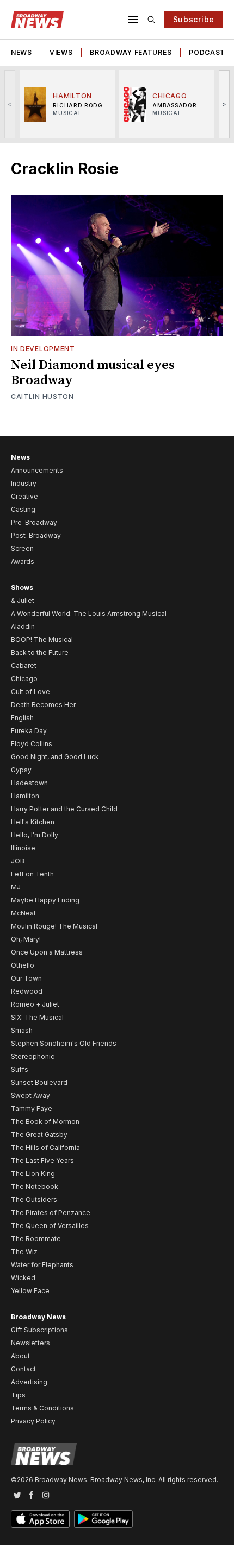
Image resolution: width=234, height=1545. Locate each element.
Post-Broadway (36, 535)
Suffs (19, 1069)
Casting (23, 509)
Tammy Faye (31, 1108)
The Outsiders (34, 1200)
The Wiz (24, 1252)
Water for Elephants (42, 1265)
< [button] (10, 104)
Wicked (23, 1278)
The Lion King (33, 1173)
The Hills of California (45, 1147)
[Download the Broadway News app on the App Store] (40, 1519)
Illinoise (23, 848)
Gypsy (21, 770)
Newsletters (30, 1343)
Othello (22, 965)
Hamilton (25, 796)
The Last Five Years (42, 1160)
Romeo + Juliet (35, 1004)
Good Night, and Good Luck (55, 757)
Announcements (37, 470)
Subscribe (193, 19)
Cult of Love (30, 692)
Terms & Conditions (42, 1408)
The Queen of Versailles (50, 1226)
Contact (23, 1369)
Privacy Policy (33, 1421)
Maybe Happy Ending (45, 900)
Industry (23, 483)
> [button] (224, 104)
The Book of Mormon (45, 1121)
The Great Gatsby (39, 1134)
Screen (22, 548)
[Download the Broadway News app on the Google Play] (103, 1519)
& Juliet (22, 600)
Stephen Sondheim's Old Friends (63, 1043)
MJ (16, 887)
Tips (18, 1395)
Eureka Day (29, 731)
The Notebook (34, 1186)
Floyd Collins (31, 744)
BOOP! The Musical (42, 639)
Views (61, 52)
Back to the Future (40, 652)
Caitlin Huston (42, 396)
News (21, 52)
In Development (43, 349)
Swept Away (30, 1095)
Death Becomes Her (43, 705)
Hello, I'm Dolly (34, 835)
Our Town (26, 978)
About (20, 1356)
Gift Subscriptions (39, 1330)
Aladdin (23, 626)
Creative (24, 496)
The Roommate (36, 1239)
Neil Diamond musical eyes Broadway (93, 373)
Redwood (26, 991)
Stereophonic (32, 1056)
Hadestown (29, 783)
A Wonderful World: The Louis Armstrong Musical (89, 613)
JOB (17, 861)
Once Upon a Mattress (47, 952)
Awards (22, 561)
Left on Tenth (32, 874)
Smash (22, 1030)
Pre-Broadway (34, 522)
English (22, 718)
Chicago (24, 679)
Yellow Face (30, 1291)
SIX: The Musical (37, 1017)
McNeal (23, 913)
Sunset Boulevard (39, 1082)
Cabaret (23, 666)
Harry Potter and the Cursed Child (64, 809)
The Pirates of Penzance (50, 1213)
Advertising (29, 1382)
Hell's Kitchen (32, 822)
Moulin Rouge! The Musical (54, 926)
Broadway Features (130, 52)
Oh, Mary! (26, 939)
